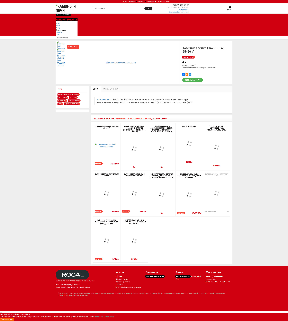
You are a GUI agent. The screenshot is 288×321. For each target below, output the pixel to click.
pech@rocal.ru (184, 10)
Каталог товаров (63, 15)
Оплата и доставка (129, 1)
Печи (59, 104)
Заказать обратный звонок (179, 12)
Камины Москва (63, 37)
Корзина (119, 276)
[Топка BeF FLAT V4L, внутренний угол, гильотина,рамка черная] (217, 147)
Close (58, 23)
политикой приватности (104, 317)
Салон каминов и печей (155, 276)
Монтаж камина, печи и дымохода (158, 1)
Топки (58, 34)
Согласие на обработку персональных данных (73, 287)
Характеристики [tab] (111, 89)
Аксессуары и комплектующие (68, 94)
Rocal (58, 25)
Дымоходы (61, 100)
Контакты (141, 1)
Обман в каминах (192, 80)
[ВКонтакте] (183, 74)
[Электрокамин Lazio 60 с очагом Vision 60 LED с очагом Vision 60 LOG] (134, 241)
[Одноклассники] (187, 74)
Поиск (148, 8)
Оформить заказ (122, 279)
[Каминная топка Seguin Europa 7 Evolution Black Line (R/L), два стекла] (106, 241)
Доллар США (196, 276)
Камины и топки (188, 57)
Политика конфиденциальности (68, 285)
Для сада (73, 97)
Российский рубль (183, 276)
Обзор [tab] (96, 89)
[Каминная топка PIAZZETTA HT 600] (217, 193)
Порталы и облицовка (72, 104)
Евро (177, 279)
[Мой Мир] (190, 74)
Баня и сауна (62, 97)
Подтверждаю (7, 319)
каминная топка (104, 99)
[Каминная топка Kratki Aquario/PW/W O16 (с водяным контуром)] (189, 195)
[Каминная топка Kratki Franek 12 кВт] (106, 193)
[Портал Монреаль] (189, 143)
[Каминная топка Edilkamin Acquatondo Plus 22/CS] (134, 193)
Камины (59, 32)
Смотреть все (61, 30)
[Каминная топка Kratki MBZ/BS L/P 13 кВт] (107, 145)
